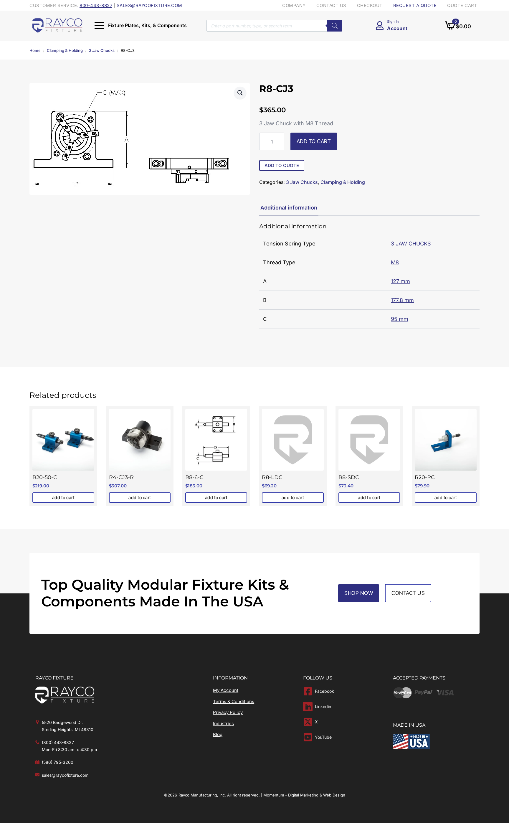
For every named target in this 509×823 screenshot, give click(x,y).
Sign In (393, 21)
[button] (240, 93)
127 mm (400, 281)
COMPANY (294, 5)
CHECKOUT (370, 5)
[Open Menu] (99, 25)
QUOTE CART (462, 5)
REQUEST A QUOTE (415, 5)
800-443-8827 (96, 5)
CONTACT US (331, 5)
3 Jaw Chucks (102, 50)
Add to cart (314, 141)
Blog (217, 734)
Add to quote (282, 165)
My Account (225, 690)
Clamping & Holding (65, 50)
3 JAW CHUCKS (411, 243)
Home (35, 50)
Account (397, 28)
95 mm (399, 319)
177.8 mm (402, 300)
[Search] (334, 26)
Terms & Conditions (233, 701)
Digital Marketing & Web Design (316, 795)
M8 (395, 262)
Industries (223, 723)
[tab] (288, 208)
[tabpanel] (369, 276)
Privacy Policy (228, 712)
